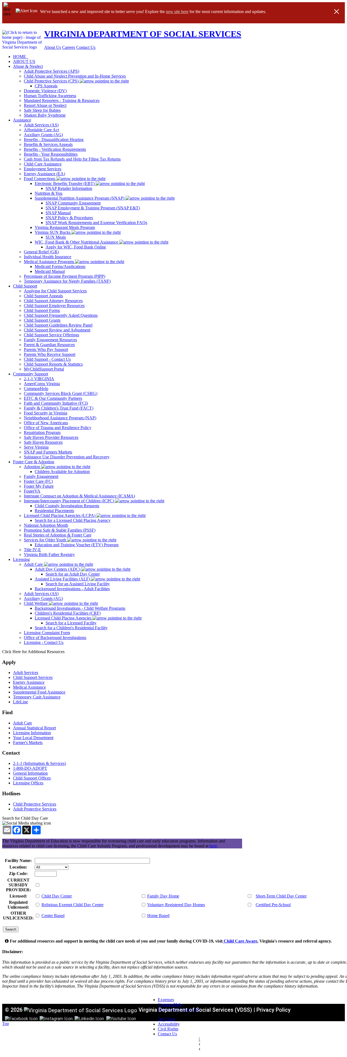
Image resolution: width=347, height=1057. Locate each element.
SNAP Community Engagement (73, 203)
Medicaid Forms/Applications (60, 266)
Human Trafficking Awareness (50, 95)
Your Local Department (33, 737)
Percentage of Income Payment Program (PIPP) (64, 276)
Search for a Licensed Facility (71, 623)
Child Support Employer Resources (54, 305)
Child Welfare (36, 603)
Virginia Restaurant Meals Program (65, 227)
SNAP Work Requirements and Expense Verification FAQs (96, 222)
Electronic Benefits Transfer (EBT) (65, 183)
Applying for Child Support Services (55, 291)
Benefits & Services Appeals (48, 144)
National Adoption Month (46, 525)
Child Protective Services (34, 804)
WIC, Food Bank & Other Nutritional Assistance (77, 242)
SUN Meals (56, 237)
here (213, 846)
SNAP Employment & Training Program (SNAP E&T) (93, 208)
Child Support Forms (42, 310)
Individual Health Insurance (47, 256)
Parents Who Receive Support (49, 354)
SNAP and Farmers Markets (48, 452)
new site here (177, 11)
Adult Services (25, 672)
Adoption (32, 466)
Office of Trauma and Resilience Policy (57, 427)
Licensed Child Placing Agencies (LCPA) (60, 515)
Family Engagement (41, 476)
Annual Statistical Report (34, 728)
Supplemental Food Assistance (39, 692)
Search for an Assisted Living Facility (78, 584)
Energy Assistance (28, 682)
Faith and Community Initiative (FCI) (56, 403)
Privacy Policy (273, 1010)
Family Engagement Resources (50, 339)
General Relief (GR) (41, 252)
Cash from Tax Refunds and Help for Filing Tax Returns (72, 159)
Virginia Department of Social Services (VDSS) (195, 1010)
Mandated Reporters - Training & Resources (61, 100)
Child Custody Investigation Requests (67, 505)
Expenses (166, 999)
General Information (30, 773)
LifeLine (20, 702)
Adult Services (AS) (41, 125)
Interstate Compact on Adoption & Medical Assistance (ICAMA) (79, 496)
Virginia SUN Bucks (53, 232)
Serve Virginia (36, 447)
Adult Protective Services (34, 809)
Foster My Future (39, 486)
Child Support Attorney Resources (53, 300)
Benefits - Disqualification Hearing (53, 139)
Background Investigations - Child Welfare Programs (80, 608)
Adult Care (34, 564)
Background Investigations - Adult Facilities (72, 588)
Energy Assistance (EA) (44, 173)
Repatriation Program (42, 432)
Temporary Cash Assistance (36, 697)
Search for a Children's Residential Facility (71, 627)
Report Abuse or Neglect (45, 105)
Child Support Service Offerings (51, 335)
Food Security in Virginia (45, 413)
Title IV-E (32, 549)
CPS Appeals (46, 86)
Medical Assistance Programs (49, 261)
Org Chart (166, 1019)
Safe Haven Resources (43, 442)
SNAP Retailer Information (69, 188)
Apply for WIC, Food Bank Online (76, 247)
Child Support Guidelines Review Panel (58, 325)
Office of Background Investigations (55, 637)
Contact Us (85, 47)
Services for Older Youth (45, 540)
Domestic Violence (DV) (45, 90)
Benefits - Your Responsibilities (51, 154)
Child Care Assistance (43, 164)
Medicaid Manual (50, 271)
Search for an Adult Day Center (73, 574)
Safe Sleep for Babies (42, 110)
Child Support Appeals (43, 295)
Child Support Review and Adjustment (57, 330)
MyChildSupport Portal (44, 369)
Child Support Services (33, 677)
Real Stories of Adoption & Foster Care (57, 535)
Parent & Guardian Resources (49, 344)
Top (5, 1023)
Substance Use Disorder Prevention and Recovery (67, 457)
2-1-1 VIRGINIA (39, 378)
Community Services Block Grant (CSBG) (60, 393)
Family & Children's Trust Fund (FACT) (58, 408)
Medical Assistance (29, 687)
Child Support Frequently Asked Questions (61, 315)
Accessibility (169, 1024)
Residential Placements (54, 510)
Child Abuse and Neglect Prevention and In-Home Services (75, 76)
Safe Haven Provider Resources (51, 437)
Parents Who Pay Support (46, 349)
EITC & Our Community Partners (53, 398)
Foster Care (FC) (38, 481)
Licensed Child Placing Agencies (63, 618)
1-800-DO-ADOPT (30, 768)
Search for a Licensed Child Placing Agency (73, 520)
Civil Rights (168, 1029)
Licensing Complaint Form (47, 632)
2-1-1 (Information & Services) (39, 763)
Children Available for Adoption (62, 471)
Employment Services (42, 169)
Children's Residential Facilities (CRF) (68, 613)
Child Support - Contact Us (47, 359)
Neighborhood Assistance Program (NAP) (60, 418)
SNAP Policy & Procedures (69, 217)
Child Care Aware (240, 941)
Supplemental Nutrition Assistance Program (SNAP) (80, 198)
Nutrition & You (48, 193)
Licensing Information (32, 732)
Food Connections (40, 178)
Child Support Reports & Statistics (53, 364)
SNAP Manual (58, 212)
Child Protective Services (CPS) (52, 81)
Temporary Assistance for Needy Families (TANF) (67, 281)
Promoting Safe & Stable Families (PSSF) (59, 530)
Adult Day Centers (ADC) (58, 569)
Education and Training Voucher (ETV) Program (76, 544)
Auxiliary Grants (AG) (43, 134)
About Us (52, 47)
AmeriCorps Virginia (42, 383)
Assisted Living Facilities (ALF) (63, 579)
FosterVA (32, 491)
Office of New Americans (46, 422)
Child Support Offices (32, 778)
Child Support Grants (42, 320)
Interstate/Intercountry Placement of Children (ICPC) (69, 501)
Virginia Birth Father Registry (49, 554)
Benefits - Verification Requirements (55, 149)
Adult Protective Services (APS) (51, 71)
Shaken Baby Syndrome (45, 115)
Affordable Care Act (41, 129)
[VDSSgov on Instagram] (56, 1018)
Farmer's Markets (28, 742)
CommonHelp (36, 388)
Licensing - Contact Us (43, 642)
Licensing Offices (28, 783)
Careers (68, 47)
